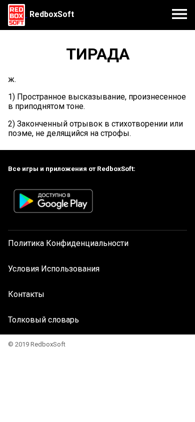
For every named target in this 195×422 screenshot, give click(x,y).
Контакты (26, 294)
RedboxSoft (52, 14)
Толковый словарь (43, 319)
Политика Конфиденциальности (68, 243)
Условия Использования (54, 269)
